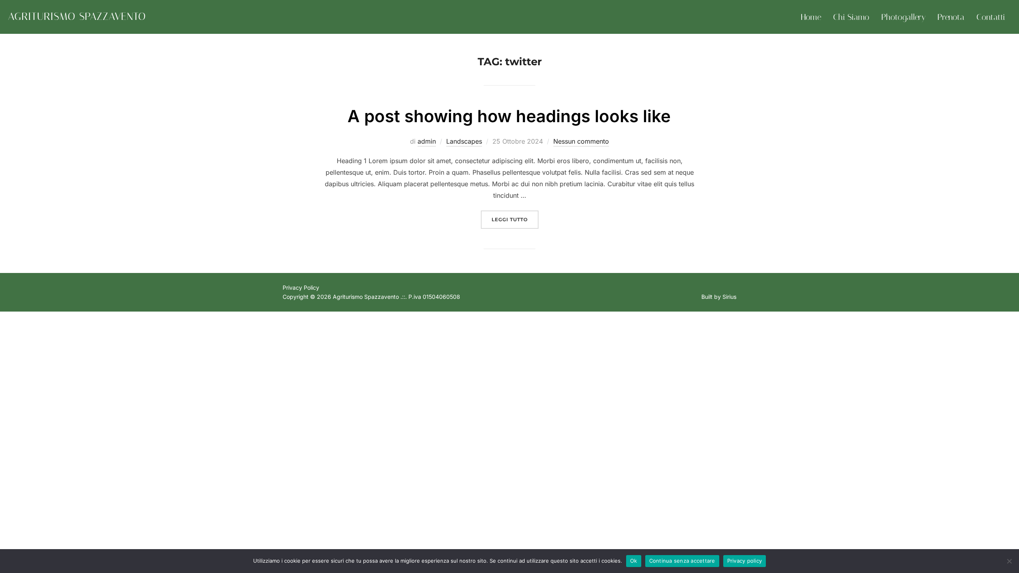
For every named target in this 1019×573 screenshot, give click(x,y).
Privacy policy (744, 560)
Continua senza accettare (682, 560)
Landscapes (464, 141)
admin (427, 141)
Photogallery (903, 17)
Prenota (950, 17)
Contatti (990, 17)
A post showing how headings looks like (509, 116)
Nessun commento (581, 141)
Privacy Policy (301, 287)
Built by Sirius (718, 296)
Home (811, 17)
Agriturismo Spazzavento (77, 16)
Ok (633, 560)
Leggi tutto (515, 219)
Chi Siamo (851, 17)
